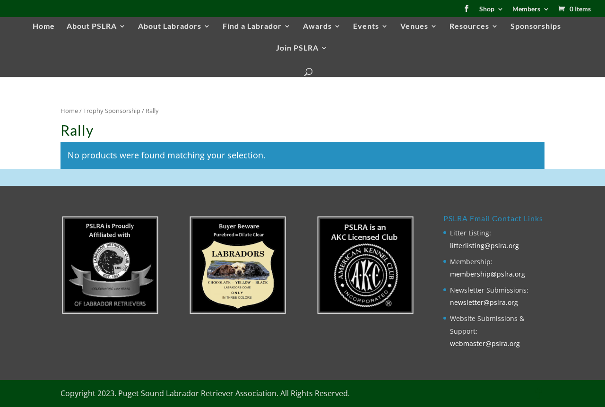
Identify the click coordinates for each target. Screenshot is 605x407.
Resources (469, 26)
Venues (414, 26)
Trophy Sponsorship (111, 110)
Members (526, 9)
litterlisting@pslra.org (484, 245)
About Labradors (169, 26)
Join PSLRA (297, 48)
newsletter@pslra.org (484, 302)
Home (44, 26)
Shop (486, 9)
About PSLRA (92, 26)
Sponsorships (535, 26)
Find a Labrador (252, 26)
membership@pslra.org (487, 273)
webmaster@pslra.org (485, 343)
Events (366, 26)
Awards (317, 26)
